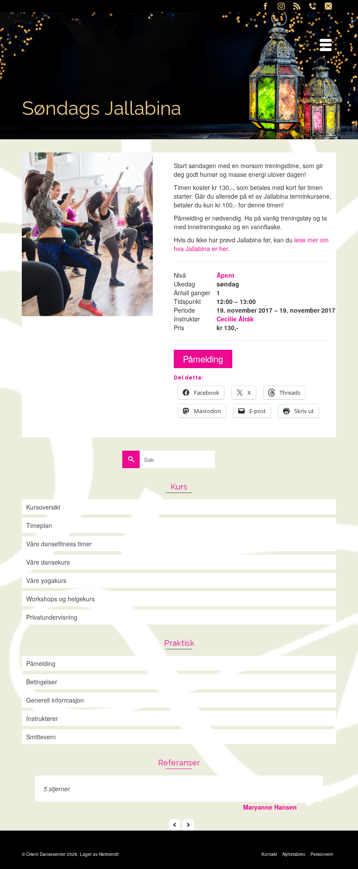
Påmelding (203, 358)
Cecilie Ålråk (235, 318)
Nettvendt (109, 854)
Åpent (225, 275)
